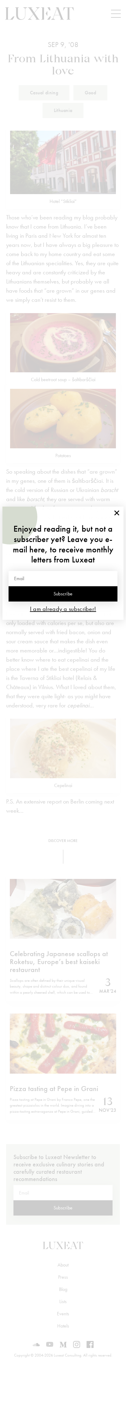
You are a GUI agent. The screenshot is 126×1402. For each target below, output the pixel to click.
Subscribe (63, 594)
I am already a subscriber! (63, 609)
